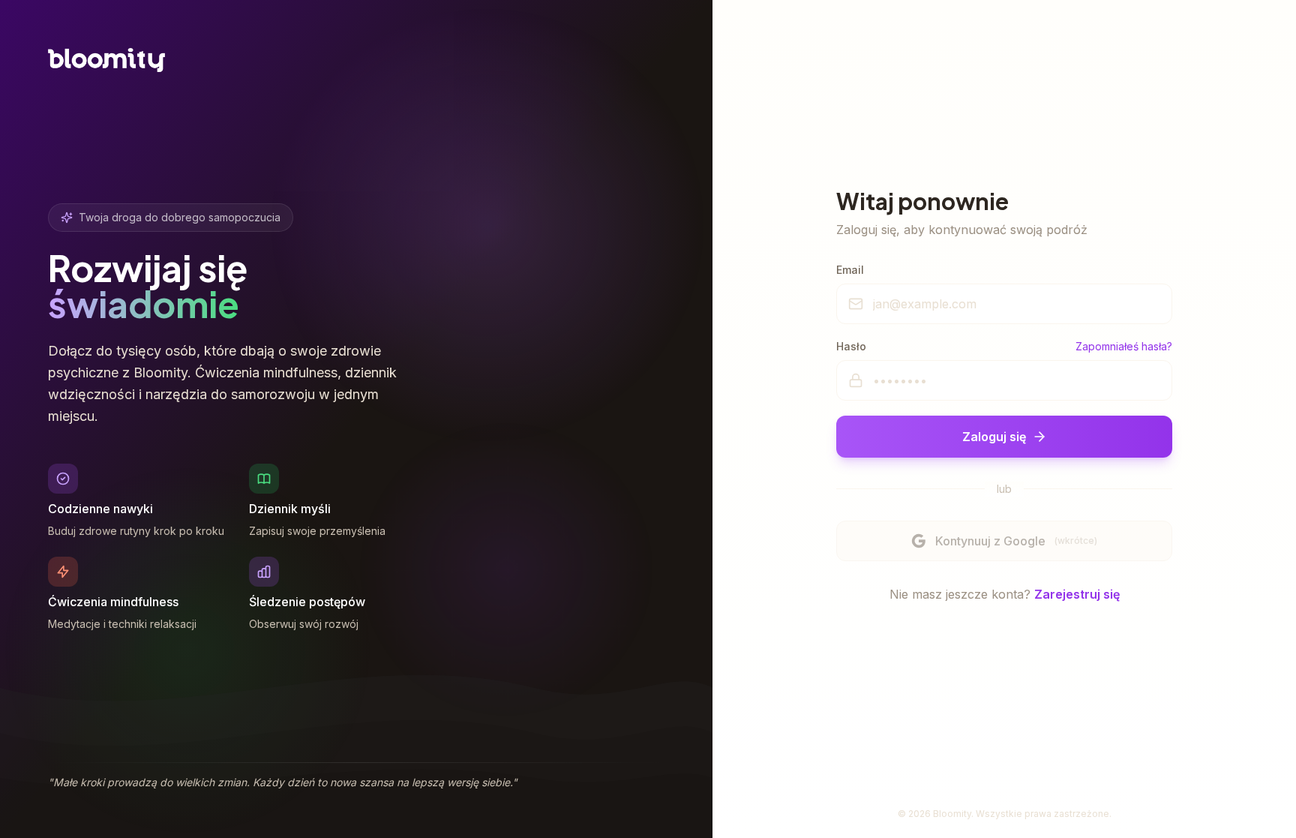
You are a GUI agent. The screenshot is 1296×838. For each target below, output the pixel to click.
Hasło (851, 346)
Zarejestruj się (1077, 594)
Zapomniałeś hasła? (1124, 346)
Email (850, 269)
